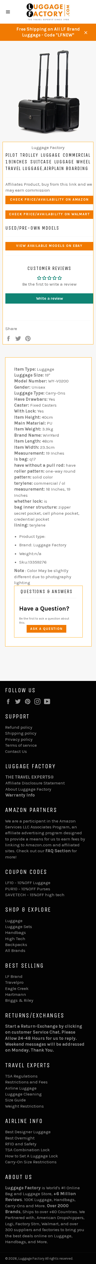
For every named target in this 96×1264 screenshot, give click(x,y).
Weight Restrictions (24, 1106)
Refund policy (18, 727)
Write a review (49, 298)
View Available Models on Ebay (49, 246)
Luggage (14, 920)
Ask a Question (46, 629)
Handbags (15, 932)
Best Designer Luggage (28, 1131)
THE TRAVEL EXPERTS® (29, 777)
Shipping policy (20, 733)
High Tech (15, 938)
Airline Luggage (21, 1088)
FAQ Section (58, 850)
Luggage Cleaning (23, 1094)
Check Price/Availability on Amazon (49, 199)
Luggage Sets (18, 926)
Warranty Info (20, 795)
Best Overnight (20, 1137)
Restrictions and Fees (26, 1081)
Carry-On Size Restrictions (31, 1161)
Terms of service (21, 745)
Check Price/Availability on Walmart (49, 214)
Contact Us (16, 751)
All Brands (15, 950)
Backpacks (16, 944)
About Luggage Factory (28, 789)
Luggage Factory (31, 1258)
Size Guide (15, 1099)
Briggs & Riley (19, 1000)
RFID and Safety (20, 1143)
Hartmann (15, 994)
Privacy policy (19, 739)
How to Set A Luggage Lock (31, 1155)
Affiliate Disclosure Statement (35, 782)
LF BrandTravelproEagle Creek (17, 982)
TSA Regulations (21, 1076)
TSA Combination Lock (27, 1149)
